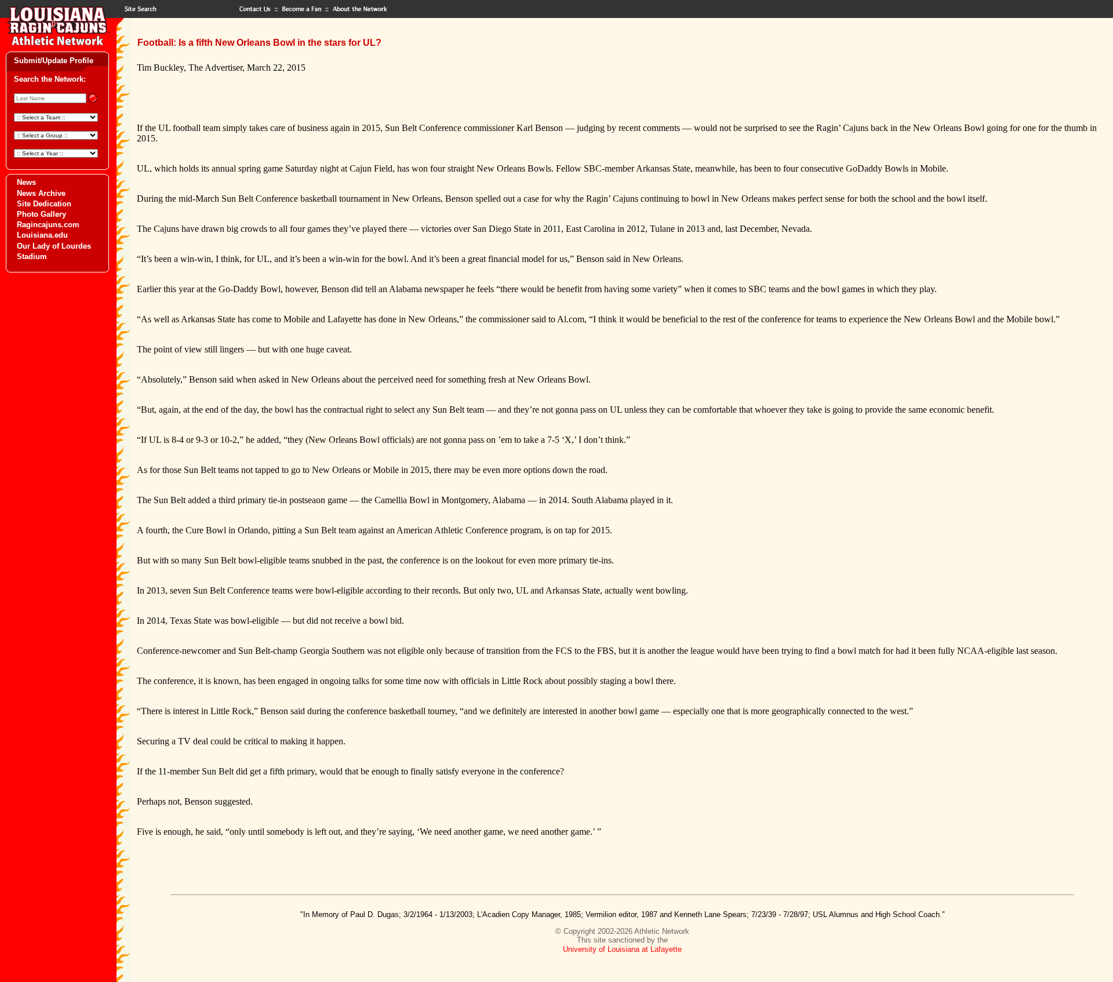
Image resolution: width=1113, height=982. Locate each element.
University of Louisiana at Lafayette (622, 949)
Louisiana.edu (42, 235)
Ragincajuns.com (48, 224)
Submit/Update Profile (53, 60)
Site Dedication (44, 203)
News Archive (41, 193)
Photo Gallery (41, 214)
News (26, 182)
